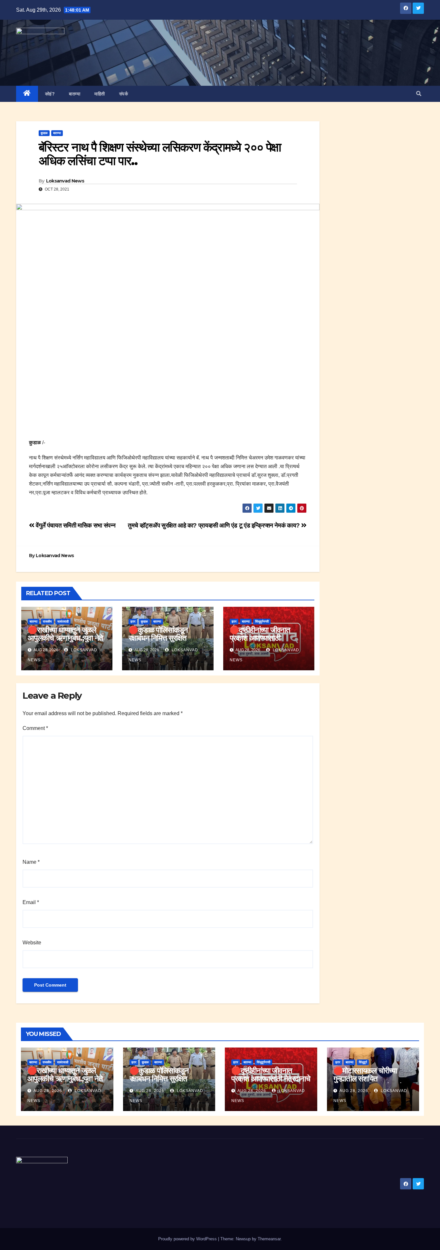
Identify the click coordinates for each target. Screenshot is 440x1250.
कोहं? (50, 94)
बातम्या (74, 94)
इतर (132, 621)
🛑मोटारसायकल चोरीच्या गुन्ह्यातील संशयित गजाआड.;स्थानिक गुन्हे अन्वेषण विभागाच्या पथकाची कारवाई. (372, 1082)
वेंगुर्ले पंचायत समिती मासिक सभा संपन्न (75, 525)
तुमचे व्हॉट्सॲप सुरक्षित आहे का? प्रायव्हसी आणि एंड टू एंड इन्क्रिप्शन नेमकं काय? (214, 525)
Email (31, 902)
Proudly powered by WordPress (188, 1238)
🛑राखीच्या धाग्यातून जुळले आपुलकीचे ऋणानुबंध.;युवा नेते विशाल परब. (65, 638)
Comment (35, 728)
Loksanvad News (65, 181)
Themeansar (269, 1238)
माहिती (99, 94)
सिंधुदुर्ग (363, 1062)
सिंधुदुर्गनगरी (262, 621)
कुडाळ (44, 133)
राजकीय (47, 621)
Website (32, 942)
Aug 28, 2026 (47, 1090)
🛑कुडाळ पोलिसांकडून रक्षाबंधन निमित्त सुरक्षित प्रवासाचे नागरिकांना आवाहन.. (166, 638)
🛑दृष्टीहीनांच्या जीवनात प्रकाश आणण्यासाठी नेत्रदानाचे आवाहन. (260, 638)
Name (31, 862)
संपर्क (123, 94)
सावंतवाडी (63, 621)
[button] (418, 93)
